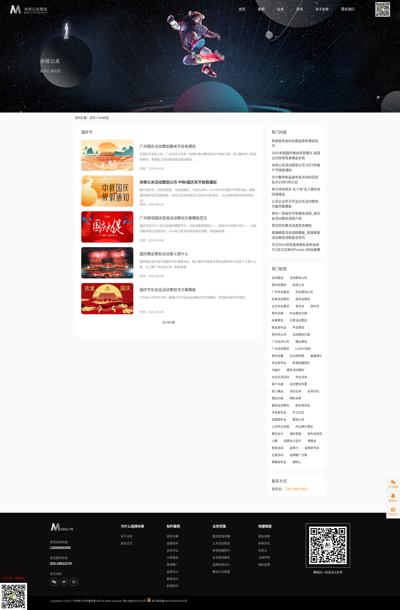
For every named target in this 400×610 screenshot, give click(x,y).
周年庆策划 (279, 285)
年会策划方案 (298, 313)
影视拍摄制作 (221, 550)
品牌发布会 (312, 448)
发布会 (299, 306)
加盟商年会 (279, 419)
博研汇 (296, 462)
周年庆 (314, 306)
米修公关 (298, 285)
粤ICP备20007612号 (134, 601)
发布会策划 (302, 299)
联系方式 (126, 543)
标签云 (262, 550)
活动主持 (295, 391)
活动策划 (277, 277)
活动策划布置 (298, 384)
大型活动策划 (298, 320)
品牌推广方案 (298, 455)
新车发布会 (302, 405)
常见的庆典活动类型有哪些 (292, 225)
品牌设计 (172, 571)
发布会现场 (315, 433)
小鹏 (275, 440)
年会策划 (298, 327)
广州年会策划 (280, 292)
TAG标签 (103, 117)
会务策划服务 (221, 557)
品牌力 (294, 448)
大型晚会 (172, 557)
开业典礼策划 (304, 426)
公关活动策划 (221, 543)
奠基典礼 (316, 355)
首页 (242, 9)
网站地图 (264, 536)
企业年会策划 (280, 306)
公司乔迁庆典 (280, 426)
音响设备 (277, 355)
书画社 (276, 370)
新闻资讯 (264, 543)
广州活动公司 (280, 341)
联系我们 (348, 9)
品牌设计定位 (292, 440)
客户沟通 (277, 384)
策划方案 (277, 398)
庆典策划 (277, 320)
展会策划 (301, 341)
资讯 (299, 9)
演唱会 (312, 440)
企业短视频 (297, 355)
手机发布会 (279, 412)
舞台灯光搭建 (221, 571)
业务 (280, 9)
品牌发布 (172, 543)
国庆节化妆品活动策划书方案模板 (168, 290)
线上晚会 (277, 391)
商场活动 (277, 448)
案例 (261, 9)
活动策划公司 (298, 277)
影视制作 (172, 585)
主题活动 (277, 455)
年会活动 (301, 377)
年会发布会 (279, 362)
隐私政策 (264, 564)
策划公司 (298, 419)
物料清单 (295, 398)
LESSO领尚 (303, 348)
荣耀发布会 (279, 462)
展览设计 (277, 433)
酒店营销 (295, 433)
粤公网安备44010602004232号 (169, 601)
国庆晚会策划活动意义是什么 (164, 254)
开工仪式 (298, 412)
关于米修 (322, 9)
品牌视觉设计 (221, 564)
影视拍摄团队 (301, 362)
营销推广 (172, 564)
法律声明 (264, 557)
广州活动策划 (280, 348)
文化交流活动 (280, 377)
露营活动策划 (280, 405)
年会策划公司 (304, 292)
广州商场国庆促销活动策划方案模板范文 (173, 218)
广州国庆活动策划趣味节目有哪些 (168, 146)
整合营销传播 (221, 536)
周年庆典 (277, 313)
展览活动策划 (295, 370)
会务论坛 (313, 391)
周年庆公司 (279, 334)
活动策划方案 (301, 334)
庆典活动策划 (280, 299)
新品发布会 (279, 327)
